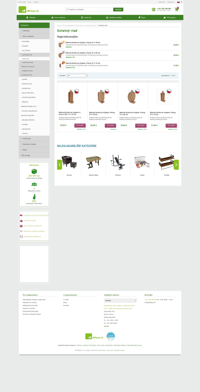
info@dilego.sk (150, 302)
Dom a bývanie (27, 36)
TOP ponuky (25, 155)
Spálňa (24, 79)
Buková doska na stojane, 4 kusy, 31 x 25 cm (132, 113)
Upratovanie (25, 129)
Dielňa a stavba (82, 345)
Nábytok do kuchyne (27, 66)
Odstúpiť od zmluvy (30, 302)
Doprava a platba (29, 308)
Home (59, 25)
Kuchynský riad (26, 55)
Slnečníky (109, 345)
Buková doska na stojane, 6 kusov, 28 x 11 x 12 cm (69, 113)
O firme (66, 299)
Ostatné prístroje (27, 62)
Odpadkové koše (27, 71)
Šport (24, 150)
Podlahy (24, 124)
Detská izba (25, 88)
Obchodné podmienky (30, 311)
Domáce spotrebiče (28, 97)
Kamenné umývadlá (27, 115)
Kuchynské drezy (26, 75)
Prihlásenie (162, 2)
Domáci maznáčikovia (29, 111)
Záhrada (25, 31)
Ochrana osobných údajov (32, 314)
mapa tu (106, 326)
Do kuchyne (25, 50)
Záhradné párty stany (134, 345)
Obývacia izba (26, 84)
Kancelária (25, 41)
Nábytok (24, 102)
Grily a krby (101, 345)
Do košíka (80, 125)
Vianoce (24, 133)
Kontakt (36, 2)
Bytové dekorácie (27, 93)
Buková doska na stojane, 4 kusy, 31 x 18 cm (102, 113)
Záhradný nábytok (120, 345)
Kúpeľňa (24, 46)
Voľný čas (26, 139)
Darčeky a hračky (28, 144)
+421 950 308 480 (151, 299)
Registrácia (171, 2)
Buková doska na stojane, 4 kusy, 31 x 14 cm (163, 113)
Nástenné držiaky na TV (29, 106)
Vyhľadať (118, 10)
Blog (29, 2)
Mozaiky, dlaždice (27, 120)
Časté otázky (22, 2)
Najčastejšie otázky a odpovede (34, 299)
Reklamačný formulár (30, 305)
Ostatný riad (25, 58)
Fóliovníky (92, 345)
